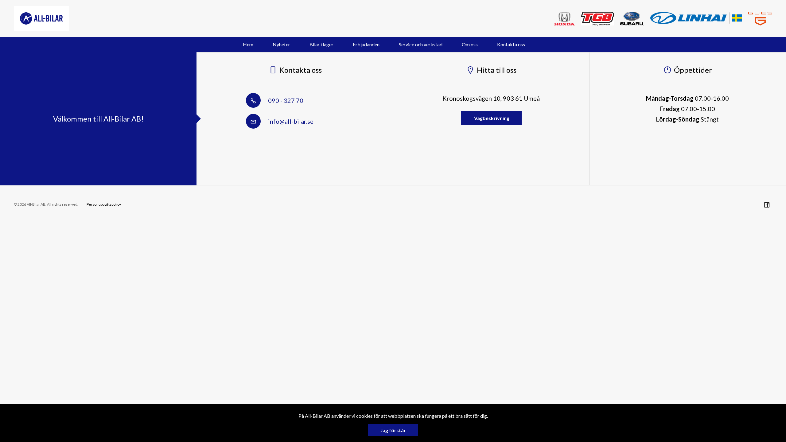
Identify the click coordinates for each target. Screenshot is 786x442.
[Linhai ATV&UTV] (696, 18)
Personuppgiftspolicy (104, 204)
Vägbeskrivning (491, 118)
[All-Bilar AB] (41, 18)
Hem (248, 44)
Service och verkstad (420, 44)
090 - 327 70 (285, 100)
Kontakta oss (511, 44)
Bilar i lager (321, 44)
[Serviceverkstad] (564, 18)
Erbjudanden (366, 44)
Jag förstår (393, 430)
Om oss (470, 44)
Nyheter (281, 44)
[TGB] (597, 18)
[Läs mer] (760, 18)
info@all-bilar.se (290, 121)
